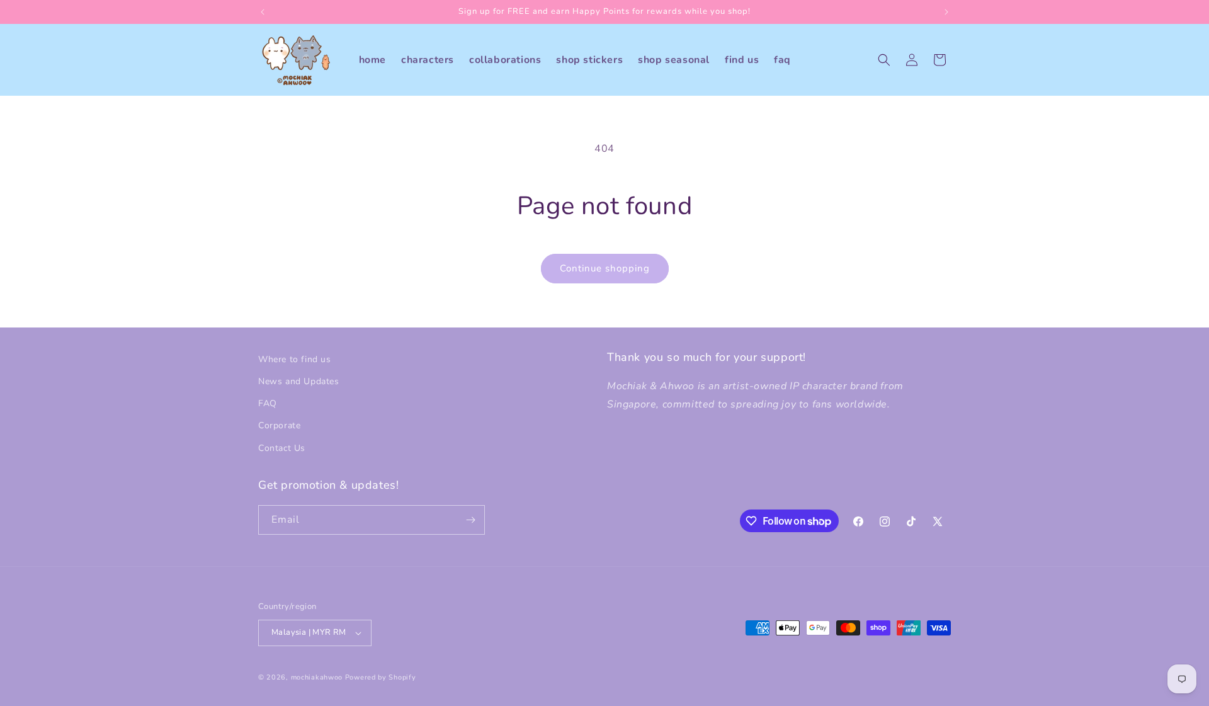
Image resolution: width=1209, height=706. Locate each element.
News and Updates (298, 381)
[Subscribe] (470, 520)
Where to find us (294, 359)
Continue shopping (605, 268)
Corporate (279, 425)
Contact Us (281, 448)
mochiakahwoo (317, 677)
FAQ (267, 403)
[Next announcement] (946, 12)
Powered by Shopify (380, 677)
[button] (884, 60)
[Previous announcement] (262, 12)
